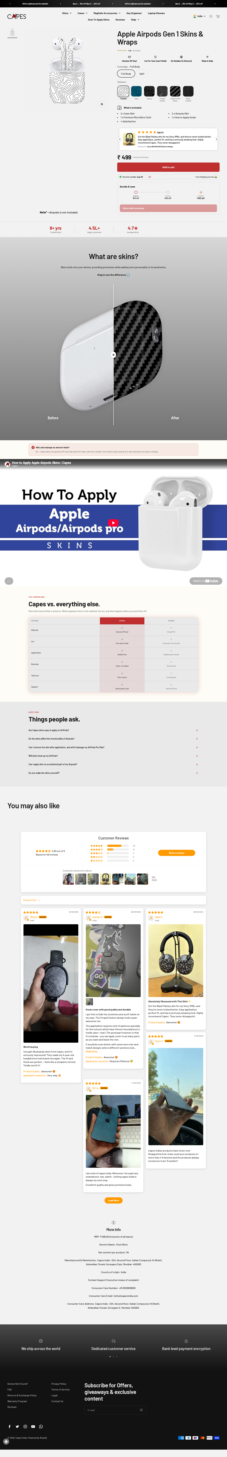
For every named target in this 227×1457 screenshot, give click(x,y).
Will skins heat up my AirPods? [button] (43, 755)
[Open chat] (6, 1441)
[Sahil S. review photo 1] (175, 960)
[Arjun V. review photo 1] (175, 1096)
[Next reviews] (217, 139)
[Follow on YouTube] (33, 1426)
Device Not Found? (17, 1383)
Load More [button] (113, 1200)
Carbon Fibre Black (175, 99)
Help (133, 19)
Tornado (123, 98)
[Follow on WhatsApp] (41, 1426)
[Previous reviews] (120, 139)
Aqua (136, 98)
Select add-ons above (133, 208)
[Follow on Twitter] (17, 1426)
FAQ (9, 1389)
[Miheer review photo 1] (50, 983)
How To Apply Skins (98, 19)
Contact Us (57, 1401)
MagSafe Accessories (105, 13)
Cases (81, 13)
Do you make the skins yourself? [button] (44, 773)
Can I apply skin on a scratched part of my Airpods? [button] (53, 764)
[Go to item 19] (12, 32)
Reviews (120, 19)
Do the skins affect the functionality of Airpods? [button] (51, 738)
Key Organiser (134, 13)
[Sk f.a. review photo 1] (113, 1131)
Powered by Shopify (37, 1437)
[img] (30, 912)
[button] (168, 139)
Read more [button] (91, 1051)
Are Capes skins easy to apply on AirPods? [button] (49, 730)
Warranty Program (17, 1401)
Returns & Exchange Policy (22, 1395)
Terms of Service (60, 1389)
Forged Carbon (162, 99)
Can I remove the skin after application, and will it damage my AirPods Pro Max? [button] (66, 747)
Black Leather (188, 99)
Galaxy (149, 98)
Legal (54, 1395)
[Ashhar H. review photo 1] (113, 960)
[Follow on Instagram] (25, 1426)
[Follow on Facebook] (9, 1426)
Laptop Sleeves (156, 13)
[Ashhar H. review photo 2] (89, 1002)
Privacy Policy (58, 1383)
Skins (65, 13)
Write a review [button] (177, 852)
